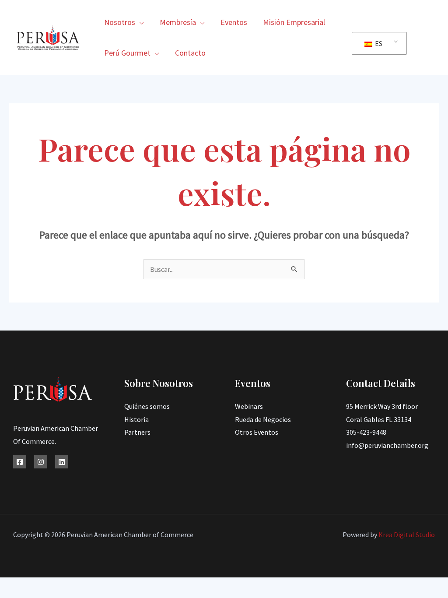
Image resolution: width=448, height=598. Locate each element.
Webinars (249, 406)
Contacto (190, 53)
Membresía (178, 22)
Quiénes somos (147, 406)
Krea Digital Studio (406, 534)
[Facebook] (19, 461)
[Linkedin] (61, 461)
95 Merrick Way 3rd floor (382, 406)
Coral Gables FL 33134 (378, 419)
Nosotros (119, 22)
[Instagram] (40, 461)
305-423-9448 (366, 432)
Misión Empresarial (294, 22)
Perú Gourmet (127, 53)
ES (378, 43)
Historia (136, 419)
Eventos (233, 22)
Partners (137, 432)
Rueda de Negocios (263, 419)
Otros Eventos (256, 432)
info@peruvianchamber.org (387, 445)
